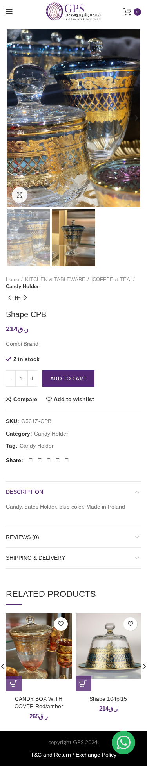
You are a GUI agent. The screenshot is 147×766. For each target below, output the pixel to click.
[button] (14, 683)
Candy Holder (22, 286)
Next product (25, 298)
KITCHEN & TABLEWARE (55, 279)
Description (24, 492)
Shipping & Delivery (35, 558)
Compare (25, 399)
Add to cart (68, 378)
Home (12, 279)
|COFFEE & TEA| (111, 279)
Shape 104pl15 (108, 699)
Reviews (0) (22, 537)
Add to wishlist (74, 399)
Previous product (10, 298)
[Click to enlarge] (19, 195)
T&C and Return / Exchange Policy (73, 755)
